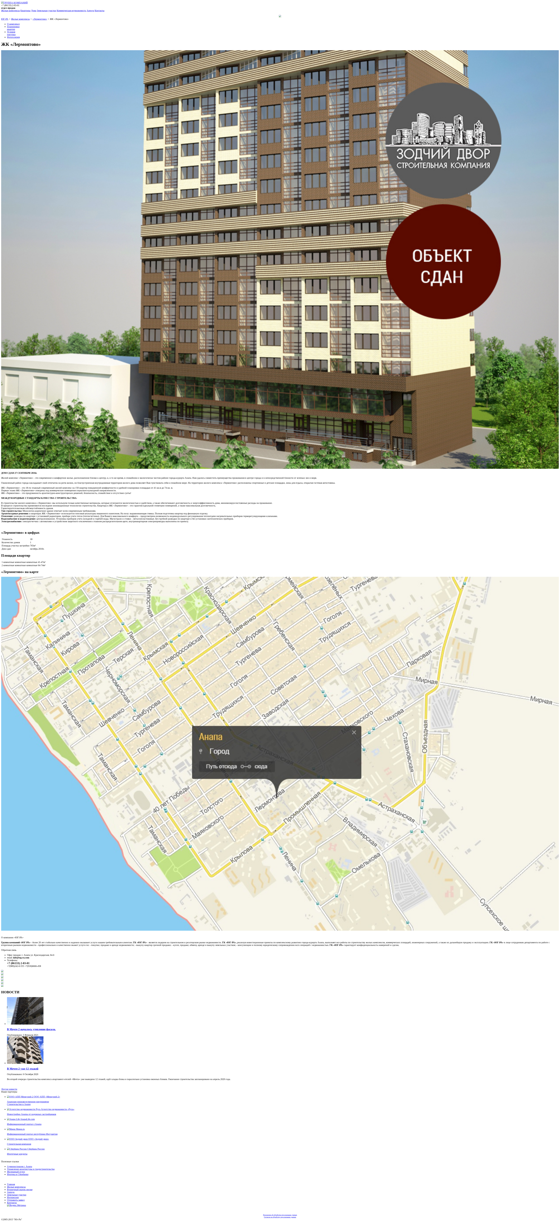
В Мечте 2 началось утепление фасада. (31, 1029)
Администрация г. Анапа (19, 1166)
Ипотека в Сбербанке (17, 1174)
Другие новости (9, 1089)
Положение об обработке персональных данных (280, 1215)
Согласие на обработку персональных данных (280, 1217)
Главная (11, 1184)
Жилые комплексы (10, 10)
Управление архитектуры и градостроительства (31, 1169)
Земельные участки (46, 10)
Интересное (13, 1197)
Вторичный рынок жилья (19, 1189)
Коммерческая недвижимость (71, 10)
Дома (33, 10)
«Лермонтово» (40, 19)
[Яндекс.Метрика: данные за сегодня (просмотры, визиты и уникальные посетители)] (16, 1205)
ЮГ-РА (4, 19)
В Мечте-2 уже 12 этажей (22, 1068)
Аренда (90, 10)
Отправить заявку (16, 1200)
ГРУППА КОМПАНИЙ (16, 2)
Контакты (99, 10)
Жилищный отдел (16, 1171)
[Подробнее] (25, 1023)
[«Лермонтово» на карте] (280, 930)
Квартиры (25, 10)
